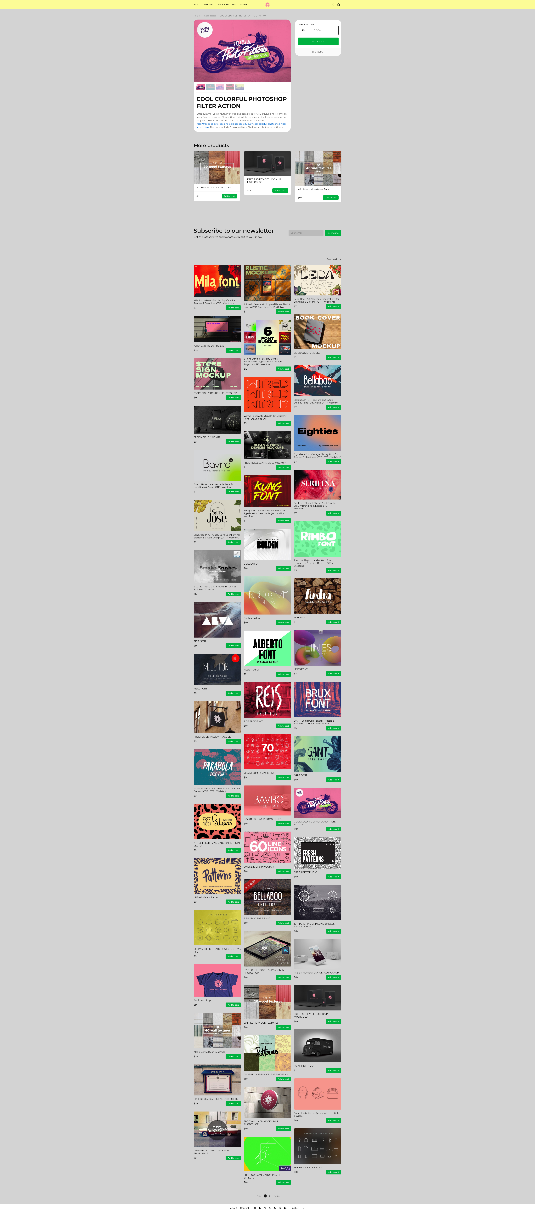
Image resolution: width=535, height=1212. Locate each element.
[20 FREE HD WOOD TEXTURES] (217, 167)
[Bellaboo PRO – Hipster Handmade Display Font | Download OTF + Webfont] (317, 381)
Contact (244, 1208)
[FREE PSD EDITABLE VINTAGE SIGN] (217, 717)
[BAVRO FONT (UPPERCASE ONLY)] (267, 800)
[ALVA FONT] (217, 620)
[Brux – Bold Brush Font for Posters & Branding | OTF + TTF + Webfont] (317, 699)
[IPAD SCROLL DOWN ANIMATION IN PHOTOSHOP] (267, 949)
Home (197, 16)
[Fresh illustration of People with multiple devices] (317, 1094)
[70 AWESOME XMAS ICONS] (267, 751)
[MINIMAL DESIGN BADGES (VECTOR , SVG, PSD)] (217, 927)
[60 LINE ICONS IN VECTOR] (267, 847)
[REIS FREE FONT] (267, 700)
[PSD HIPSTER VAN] (317, 1045)
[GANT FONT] (317, 754)
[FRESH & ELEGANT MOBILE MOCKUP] (267, 445)
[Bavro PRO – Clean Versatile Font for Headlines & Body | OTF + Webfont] (217, 465)
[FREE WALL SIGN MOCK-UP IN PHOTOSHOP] (267, 1102)
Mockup (208, 4)
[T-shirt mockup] (217, 980)
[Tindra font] (317, 596)
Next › (277, 1196)
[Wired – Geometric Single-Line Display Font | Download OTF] (267, 394)
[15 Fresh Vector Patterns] (217, 876)
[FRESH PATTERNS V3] (317, 853)
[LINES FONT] (317, 648)
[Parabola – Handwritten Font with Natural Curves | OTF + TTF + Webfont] (217, 767)
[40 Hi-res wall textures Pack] (318, 168)
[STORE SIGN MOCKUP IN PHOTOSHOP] (217, 374)
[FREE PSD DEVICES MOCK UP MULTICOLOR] (267, 163)
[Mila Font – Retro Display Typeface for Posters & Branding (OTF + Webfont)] (217, 281)
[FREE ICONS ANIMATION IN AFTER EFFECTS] (267, 1154)
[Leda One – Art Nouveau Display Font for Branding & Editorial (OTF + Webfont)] (317, 280)
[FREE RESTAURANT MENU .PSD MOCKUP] (217, 1079)
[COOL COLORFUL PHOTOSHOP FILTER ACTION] (317, 803)
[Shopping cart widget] (338, 4)
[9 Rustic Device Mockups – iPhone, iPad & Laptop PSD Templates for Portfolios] (267, 283)
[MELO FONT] (217, 669)
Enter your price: (306, 24)
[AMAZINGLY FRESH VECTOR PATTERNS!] (267, 1053)
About (233, 1208)
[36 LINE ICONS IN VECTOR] (317, 1146)
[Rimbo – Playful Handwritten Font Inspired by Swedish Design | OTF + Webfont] (317, 539)
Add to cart (318, 41)
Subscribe (333, 233)
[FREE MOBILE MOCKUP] (217, 420)
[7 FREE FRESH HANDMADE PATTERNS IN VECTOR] (217, 821)
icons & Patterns (227, 4)
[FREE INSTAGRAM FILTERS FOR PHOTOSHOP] (217, 1129)
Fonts (197, 4)
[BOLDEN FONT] (267, 544)
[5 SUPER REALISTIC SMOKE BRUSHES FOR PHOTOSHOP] (217, 566)
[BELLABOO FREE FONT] (267, 897)
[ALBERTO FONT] (267, 648)
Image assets (209, 16)
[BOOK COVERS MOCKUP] (317, 331)
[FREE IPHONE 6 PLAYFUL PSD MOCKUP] (317, 954)
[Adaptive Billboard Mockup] (217, 329)
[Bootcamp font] (267, 595)
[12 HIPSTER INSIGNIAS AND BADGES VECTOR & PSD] (317, 902)
